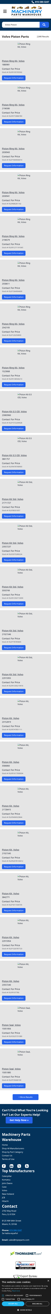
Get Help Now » (19, 1120)
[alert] (25, 1296)
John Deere (7, 1183)
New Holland (8, 1194)
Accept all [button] (13, 1304)
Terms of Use (8, 1159)
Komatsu (6, 1179)
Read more (16, 1291)
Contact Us (7, 1155)
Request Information (14, 78)
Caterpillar (7, 1176)
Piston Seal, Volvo (11, 1025)
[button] (25, 1310)
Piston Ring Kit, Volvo (13, 60)
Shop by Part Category (12, 1152)
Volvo (4, 1190)
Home (5, 1145)
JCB (3, 1197)
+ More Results (26, 1097)
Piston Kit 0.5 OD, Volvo (14, 411)
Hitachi (5, 1201)
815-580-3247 (42, 1)
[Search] (44, 25)
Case (4, 1186)
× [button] (48, 1281)
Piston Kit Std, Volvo (12, 499)
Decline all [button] (37, 1304)
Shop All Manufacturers (13, 1148)
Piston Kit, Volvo (10, 718)
